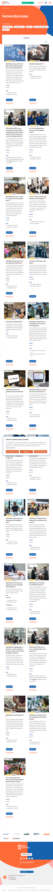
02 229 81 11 (12, 877)
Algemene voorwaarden (12, 890)
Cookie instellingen (35, 890)
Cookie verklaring (27, 890)
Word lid (34, 887)
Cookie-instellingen (40, 451)
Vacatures (29, 887)
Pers (20, 887)
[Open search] (46, 2)
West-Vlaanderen (7, 26)
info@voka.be (13, 879)
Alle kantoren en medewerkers (26, 862)
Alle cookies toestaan (12, 451)
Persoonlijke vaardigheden (41, 26)
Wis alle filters (7, 23)
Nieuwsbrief (24, 887)
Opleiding (5, 29)
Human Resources (19, 26)
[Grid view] (45, 42)
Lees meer (10, 100)
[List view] (48, 42)
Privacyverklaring (20, 890)
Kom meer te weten (10, 447)
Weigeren (26, 451)
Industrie (29, 26)
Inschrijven (9, 103)
